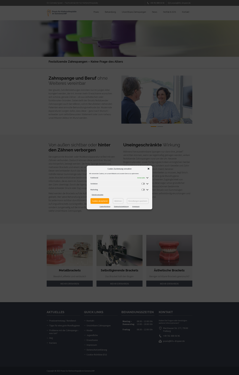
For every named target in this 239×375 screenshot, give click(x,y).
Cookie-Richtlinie (105, 206)
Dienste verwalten (97, 195)
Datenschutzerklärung (121, 206)
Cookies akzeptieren (100, 201)
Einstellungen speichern (137, 201)
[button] (148, 168)
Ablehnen (118, 201)
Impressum (136, 206)
